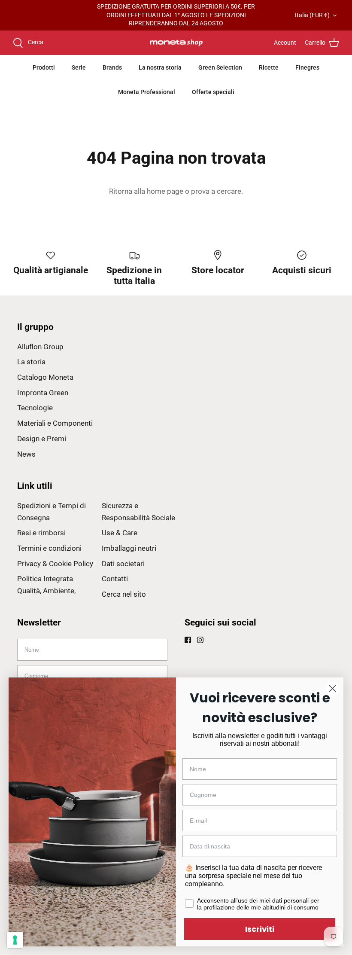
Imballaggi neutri (129, 548)
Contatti (115, 578)
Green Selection (220, 67)
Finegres (307, 67)
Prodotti (44, 67)
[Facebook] (188, 640)
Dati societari (123, 563)
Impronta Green (42, 392)
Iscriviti (259, 929)
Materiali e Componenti (55, 423)
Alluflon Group (40, 346)
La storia (31, 361)
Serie (79, 67)
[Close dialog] (332, 688)
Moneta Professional (146, 91)
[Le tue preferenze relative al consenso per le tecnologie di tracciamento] (15, 940)
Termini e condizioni (49, 548)
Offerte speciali (213, 91)
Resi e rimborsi (41, 532)
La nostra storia (160, 67)
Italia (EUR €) (312, 15)
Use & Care (119, 532)
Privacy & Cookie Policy (55, 563)
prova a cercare (216, 191)
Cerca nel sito (124, 594)
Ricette (269, 67)
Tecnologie (35, 407)
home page (165, 191)
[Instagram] (200, 640)
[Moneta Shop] (176, 43)
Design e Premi (41, 438)
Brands (112, 67)
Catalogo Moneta (45, 377)
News (26, 454)
